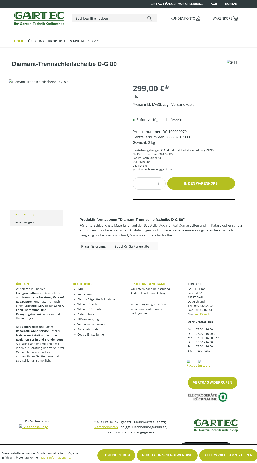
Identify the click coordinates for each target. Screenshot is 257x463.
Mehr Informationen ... (56, 457)
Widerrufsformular (89, 309)
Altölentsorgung (87, 319)
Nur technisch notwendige (167, 455)
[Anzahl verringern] (139, 183)
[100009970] (66, 122)
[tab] (36, 214)
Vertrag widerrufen (212, 382)
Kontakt (232, 3)
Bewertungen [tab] (23, 222)
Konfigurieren (116, 455)
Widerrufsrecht (87, 304)
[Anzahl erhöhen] (159, 183)
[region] (66, 122)
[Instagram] (206, 363)
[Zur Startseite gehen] (39, 18)
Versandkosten (106, 427)
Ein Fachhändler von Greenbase (177, 3)
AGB (214, 3)
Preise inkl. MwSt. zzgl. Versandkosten (165, 104)
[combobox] (107, 18)
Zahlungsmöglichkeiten (150, 304)
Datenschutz (85, 314)
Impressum (84, 294)
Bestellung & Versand (148, 284)
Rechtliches (82, 284)
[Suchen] (149, 18)
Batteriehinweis (87, 329)
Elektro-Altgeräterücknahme (95, 299)
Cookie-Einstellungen (91, 334)
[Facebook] (194, 363)
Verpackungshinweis (90, 324)
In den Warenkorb (201, 183)
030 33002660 (203, 306)
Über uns (23, 284)
